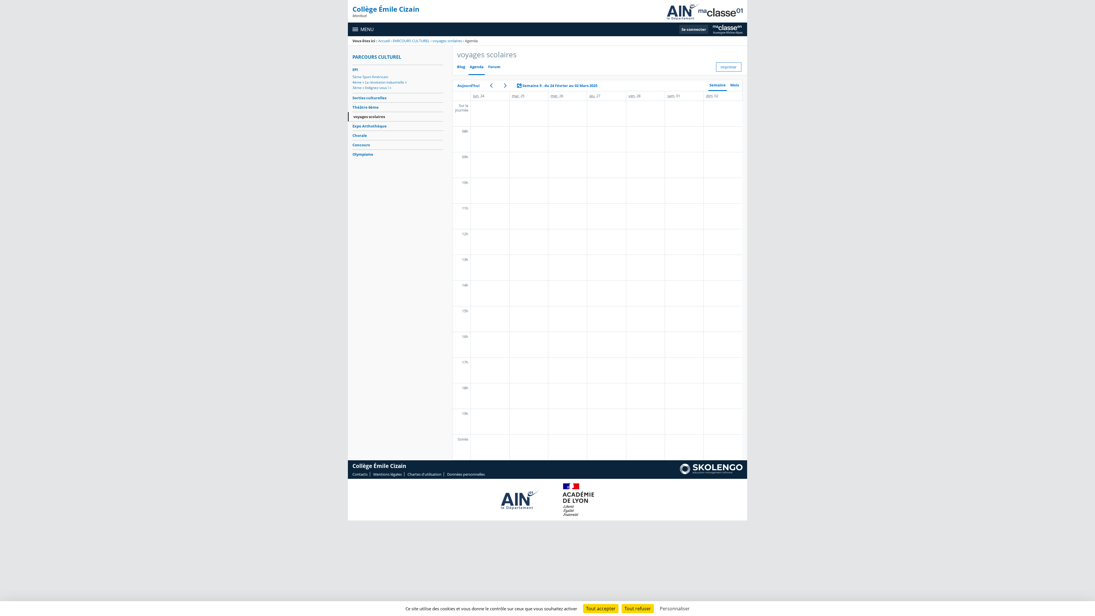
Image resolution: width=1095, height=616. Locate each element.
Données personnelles (466, 474)
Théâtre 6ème (365, 107)
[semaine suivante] (505, 85)
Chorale (359, 135)
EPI (355, 69)
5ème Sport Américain (370, 76)
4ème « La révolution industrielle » (379, 82)
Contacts (360, 474)
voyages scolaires (447, 40)
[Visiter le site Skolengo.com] (711, 472)
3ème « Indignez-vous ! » (371, 87)
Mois (734, 85)
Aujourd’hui (468, 85)
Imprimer (729, 67)
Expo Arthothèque (369, 126)
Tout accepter (601, 608)
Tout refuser (637, 608)
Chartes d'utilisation (424, 474)
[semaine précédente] (491, 85)
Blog (461, 66)
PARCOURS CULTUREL (411, 40)
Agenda (477, 66)
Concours (361, 144)
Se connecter (694, 29)
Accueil (384, 40)
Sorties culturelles (369, 97)
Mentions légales (387, 474)
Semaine (717, 85)
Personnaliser (675, 608)
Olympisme (362, 154)
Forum (494, 66)
